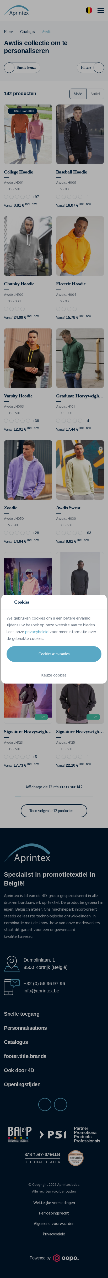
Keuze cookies (54, 675)
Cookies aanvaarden (54, 654)
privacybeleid (36, 632)
